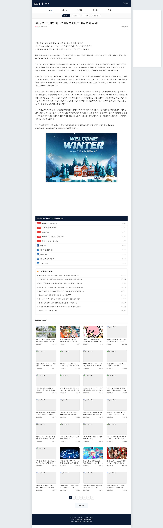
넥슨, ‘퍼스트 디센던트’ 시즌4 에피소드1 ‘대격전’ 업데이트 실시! (93, 413)
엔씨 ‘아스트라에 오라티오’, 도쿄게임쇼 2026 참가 (116, 365)
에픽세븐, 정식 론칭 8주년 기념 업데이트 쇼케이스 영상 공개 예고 (70, 462)
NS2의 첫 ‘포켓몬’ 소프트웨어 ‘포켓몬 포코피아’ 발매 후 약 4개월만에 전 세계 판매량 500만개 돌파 (93, 462)
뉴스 (50, 10)
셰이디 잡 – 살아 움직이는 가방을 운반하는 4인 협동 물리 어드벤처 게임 (57, 303)
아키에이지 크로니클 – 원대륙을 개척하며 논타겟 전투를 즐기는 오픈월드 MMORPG (60, 291)
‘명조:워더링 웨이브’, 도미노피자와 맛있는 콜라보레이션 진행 (69, 389)
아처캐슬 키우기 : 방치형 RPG (51, 223)
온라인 (95, 10)
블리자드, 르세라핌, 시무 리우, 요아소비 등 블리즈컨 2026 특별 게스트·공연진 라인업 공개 (46, 413)
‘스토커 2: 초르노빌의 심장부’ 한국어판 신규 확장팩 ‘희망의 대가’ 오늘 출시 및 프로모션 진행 (45, 389)
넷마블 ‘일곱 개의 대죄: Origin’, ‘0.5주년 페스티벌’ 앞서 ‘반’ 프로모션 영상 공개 (46, 462)
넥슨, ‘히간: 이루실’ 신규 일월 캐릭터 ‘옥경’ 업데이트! (92, 486)
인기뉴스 (85, 15)
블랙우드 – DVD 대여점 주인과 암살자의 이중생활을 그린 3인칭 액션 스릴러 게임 (59, 283)
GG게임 (38, 3)
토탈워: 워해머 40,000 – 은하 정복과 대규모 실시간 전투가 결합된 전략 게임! (58, 299)
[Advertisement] (81, 36)
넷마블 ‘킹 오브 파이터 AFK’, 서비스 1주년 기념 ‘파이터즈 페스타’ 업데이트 (46, 486)
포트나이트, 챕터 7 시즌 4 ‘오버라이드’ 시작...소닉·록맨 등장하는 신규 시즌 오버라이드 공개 (93, 389)
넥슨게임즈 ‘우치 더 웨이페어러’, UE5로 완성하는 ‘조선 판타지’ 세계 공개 (46, 340)
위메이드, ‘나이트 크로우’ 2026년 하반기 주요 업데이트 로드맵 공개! (116, 462)
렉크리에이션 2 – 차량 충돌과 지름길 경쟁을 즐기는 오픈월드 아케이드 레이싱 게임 (60, 287)
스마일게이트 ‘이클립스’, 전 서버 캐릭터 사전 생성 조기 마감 (69, 365)
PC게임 (80, 10)
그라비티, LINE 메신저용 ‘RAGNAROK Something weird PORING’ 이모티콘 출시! (93, 340)
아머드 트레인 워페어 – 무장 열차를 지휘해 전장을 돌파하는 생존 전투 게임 (58, 275)
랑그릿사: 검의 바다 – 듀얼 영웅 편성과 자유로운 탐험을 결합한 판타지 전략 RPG (59, 279)
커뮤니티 (111, 10)
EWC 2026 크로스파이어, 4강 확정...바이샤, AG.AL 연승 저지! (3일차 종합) (92, 365)
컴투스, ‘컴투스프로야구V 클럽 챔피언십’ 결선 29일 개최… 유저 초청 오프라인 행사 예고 (46, 365)
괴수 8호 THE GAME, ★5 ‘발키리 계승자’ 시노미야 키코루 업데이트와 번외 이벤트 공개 (117, 413)
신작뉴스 (75, 15)
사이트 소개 (73, 517)
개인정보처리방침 (88, 517)
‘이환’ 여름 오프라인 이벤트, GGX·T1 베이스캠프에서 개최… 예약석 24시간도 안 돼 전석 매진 (116, 389)
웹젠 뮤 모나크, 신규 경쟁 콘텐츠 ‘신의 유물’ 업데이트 (69, 486)
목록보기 (81, 505)
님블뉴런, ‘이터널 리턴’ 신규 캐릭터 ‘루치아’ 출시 (69, 437)
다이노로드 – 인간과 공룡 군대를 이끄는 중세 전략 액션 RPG (54, 295)
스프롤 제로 (43, 254)
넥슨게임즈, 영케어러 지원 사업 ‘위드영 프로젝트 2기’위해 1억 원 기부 (45, 438)
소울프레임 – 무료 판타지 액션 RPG (47, 310)
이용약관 (79, 517)
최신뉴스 (66, 15)
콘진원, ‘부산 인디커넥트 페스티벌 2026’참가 (92, 437)
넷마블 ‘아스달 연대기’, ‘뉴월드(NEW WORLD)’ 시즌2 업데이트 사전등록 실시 (116, 340)
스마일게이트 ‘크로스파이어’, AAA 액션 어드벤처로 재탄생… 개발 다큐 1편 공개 (69, 413)
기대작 (47, 3)
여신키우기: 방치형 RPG (49, 227)
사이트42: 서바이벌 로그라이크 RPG (53, 236)
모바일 (64, 10)
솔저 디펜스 (45, 232)
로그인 (126, 3)
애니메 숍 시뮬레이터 (46, 250)
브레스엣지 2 (44, 263)
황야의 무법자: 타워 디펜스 (50, 241)
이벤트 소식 (96, 15)
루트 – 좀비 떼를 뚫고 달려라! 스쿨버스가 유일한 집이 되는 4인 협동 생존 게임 (59, 307)
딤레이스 (43, 245)
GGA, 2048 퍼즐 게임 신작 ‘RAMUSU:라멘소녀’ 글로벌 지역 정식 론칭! (69, 340)
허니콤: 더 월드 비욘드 (47, 259)
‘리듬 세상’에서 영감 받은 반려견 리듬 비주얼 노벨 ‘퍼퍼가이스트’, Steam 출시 (116, 438)
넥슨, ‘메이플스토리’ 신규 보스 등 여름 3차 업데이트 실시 (116, 486)
